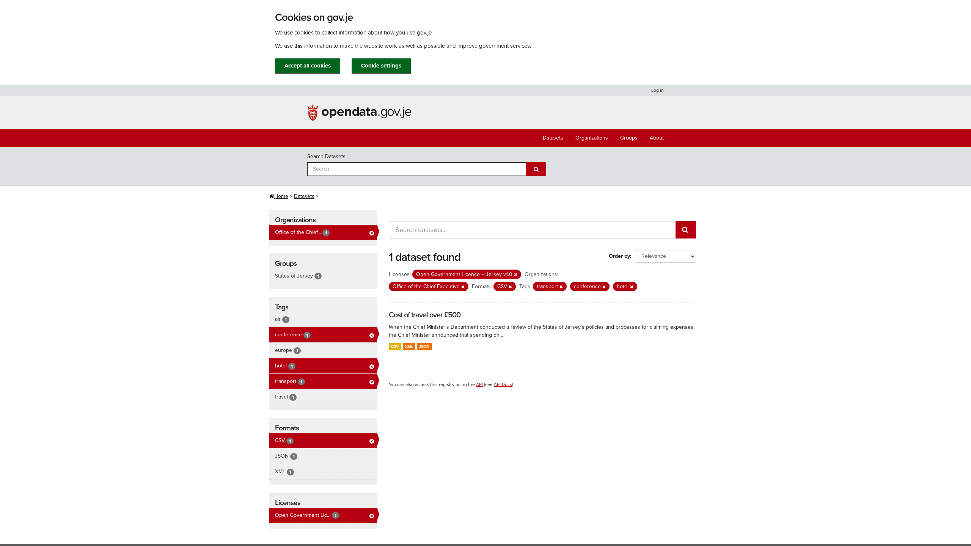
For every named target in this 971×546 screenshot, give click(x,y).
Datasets (553, 138)
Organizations (591, 138)
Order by (619, 256)
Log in (657, 90)
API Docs (503, 384)
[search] (686, 229)
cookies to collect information (330, 32)
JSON (424, 346)
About (657, 138)
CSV (395, 346)
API (479, 384)
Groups (629, 138)
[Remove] (515, 274)
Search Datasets (326, 156)
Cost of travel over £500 (424, 315)
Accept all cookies (307, 65)
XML (409, 346)
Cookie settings (381, 65)
